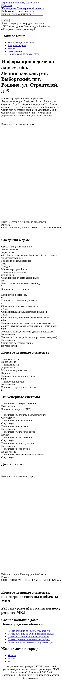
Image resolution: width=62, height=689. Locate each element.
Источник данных (31, 678)
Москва (12, 655)
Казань (11, 658)
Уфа (10, 661)
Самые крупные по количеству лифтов (29, 639)
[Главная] (6, 5)
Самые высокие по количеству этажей (28, 636)
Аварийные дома (17, 45)
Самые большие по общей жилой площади (31, 633)
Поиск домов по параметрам (23, 54)
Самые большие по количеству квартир (29, 630)
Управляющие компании (21, 42)
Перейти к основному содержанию (20, 2)
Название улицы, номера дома (17, 14)
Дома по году (15, 51)
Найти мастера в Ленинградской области (23, 222)
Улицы (11, 48)
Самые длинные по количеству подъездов (30, 642)
